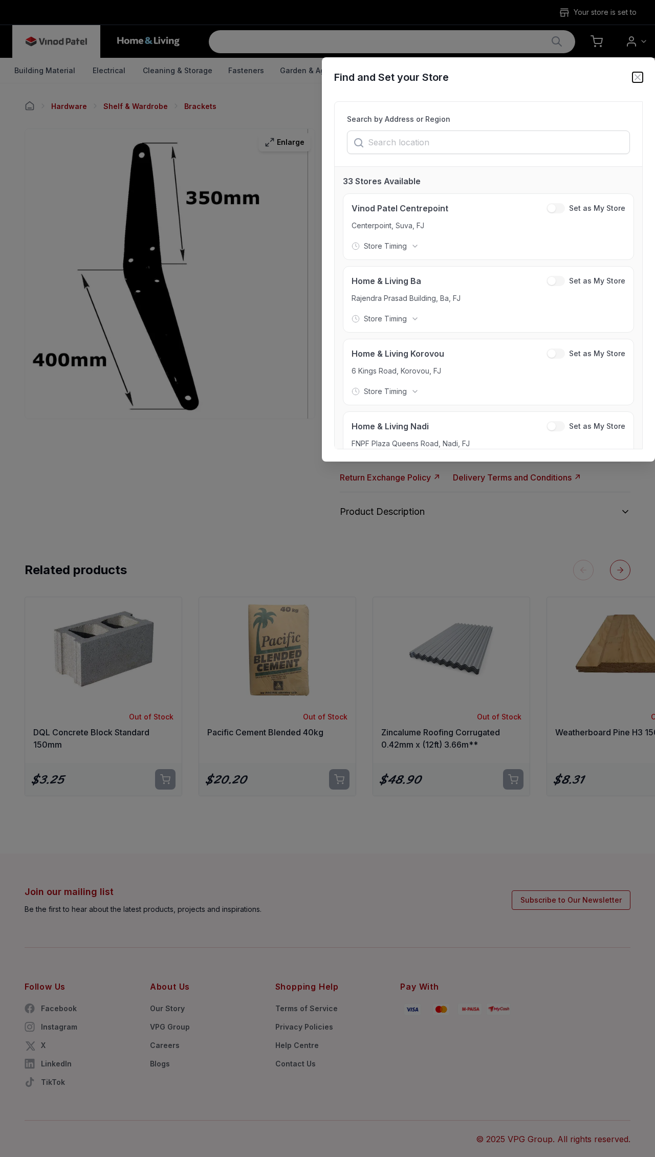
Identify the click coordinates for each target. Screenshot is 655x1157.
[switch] (556, 208)
